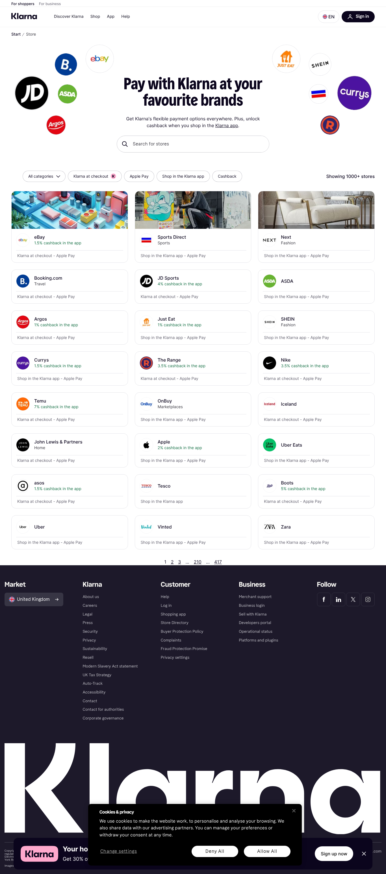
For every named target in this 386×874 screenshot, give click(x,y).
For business (50, 4)
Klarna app (226, 125)
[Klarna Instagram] (368, 599)
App (110, 16)
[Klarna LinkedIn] (338, 599)
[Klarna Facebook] (324, 599)
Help (125, 16)
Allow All (267, 851)
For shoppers (22, 4)
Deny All (214, 851)
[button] (328, 16)
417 (218, 562)
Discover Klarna (69, 16)
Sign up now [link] (334, 853)
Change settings (118, 851)
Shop (95, 16)
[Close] (294, 811)
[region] (195, 835)
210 (197, 562)
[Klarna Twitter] (353, 599)
